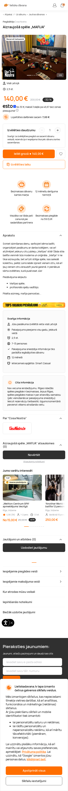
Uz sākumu (21, 14)
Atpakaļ (8, 14)
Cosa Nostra (21, 21)
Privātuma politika (34, 752)
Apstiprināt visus (34, 770)
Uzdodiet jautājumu (34, 548)
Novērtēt (34, 455)
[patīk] (60, 154)
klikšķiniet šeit (36, 759)
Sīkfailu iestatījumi (34, 781)
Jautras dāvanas (37, 14)
